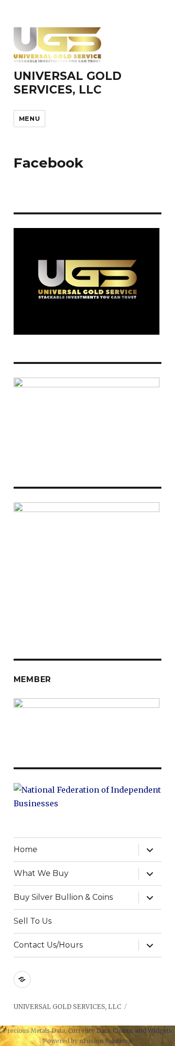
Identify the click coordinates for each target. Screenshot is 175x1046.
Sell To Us (33, 921)
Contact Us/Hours (48, 945)
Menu (29, 118)
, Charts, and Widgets (141, 1030)
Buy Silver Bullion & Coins (63, 897)
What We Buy (41, 873)
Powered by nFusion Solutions (87, 1041)
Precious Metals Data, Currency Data (56, 1030)
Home (25, 849)
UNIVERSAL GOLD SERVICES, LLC (68, 82)
